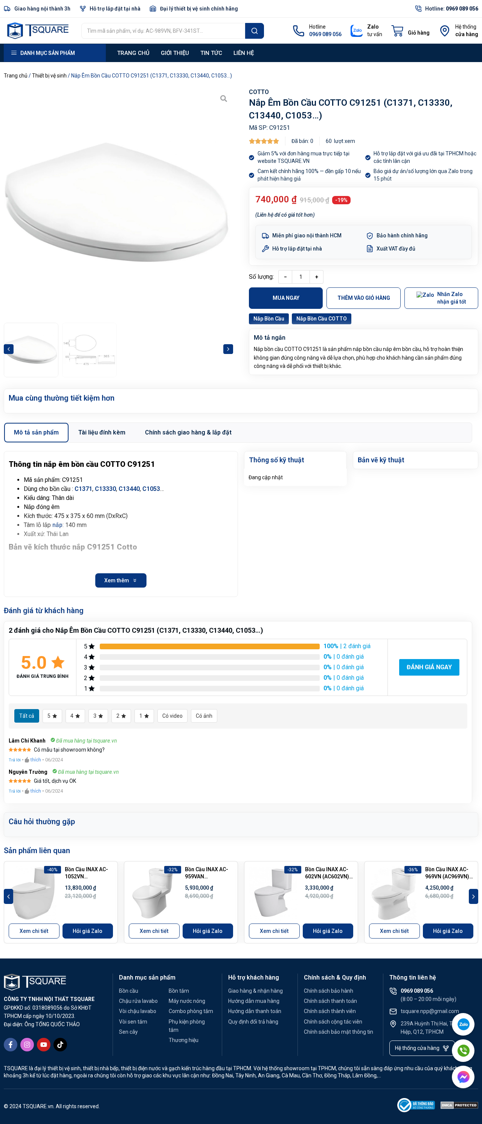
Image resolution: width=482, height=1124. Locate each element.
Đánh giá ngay (429, 667)
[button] (9, 349)
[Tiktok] (60, 1044)
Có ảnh (204, 716)
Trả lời (15, 760)
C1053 (151, 488)
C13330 (105, 488)
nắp (57, 525)
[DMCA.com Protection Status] (459, 1106)
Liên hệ (243, 53)
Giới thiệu (175, 53)
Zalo (373, 27)
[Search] (254, 31)
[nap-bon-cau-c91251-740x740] (118, 203)
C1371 (83, 488)
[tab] (36, 432)
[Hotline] (299, 31)
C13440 (129, 488)
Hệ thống (465, 27)
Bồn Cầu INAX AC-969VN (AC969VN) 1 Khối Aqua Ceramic (449, 876)
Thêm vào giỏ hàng (363, 298)
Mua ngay (286, 298)
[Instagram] (27, 1044)
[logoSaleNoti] (416, 1106)
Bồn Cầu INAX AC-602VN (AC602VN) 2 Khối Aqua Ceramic (329, 876)
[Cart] (410, 31)
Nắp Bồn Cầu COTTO (321, 319)
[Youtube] (43, 1044)
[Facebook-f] (10, 1044)
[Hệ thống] (445, 31)
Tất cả (26, 716)
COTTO (259, 92)
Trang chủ (133, 53)
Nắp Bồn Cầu (268, 319)
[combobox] (163, 31)
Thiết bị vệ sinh (49, 76)
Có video (172, 716)
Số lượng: (261, 276)
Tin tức (211, 53)
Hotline (317, 27)
